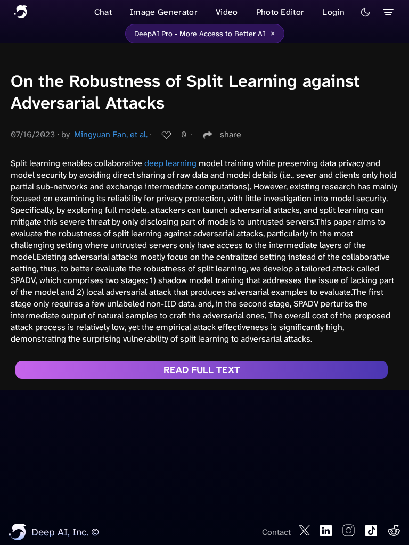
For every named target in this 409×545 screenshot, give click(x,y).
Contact (276, 532)
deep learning (170, 163)
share (230, 134)
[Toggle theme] (365, 12)
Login (333, 12)
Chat (103, 12)
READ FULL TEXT (201, 370)
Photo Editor (280, 12)
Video (227, 12)
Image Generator (164, 12)
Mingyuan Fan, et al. (111, 134)
